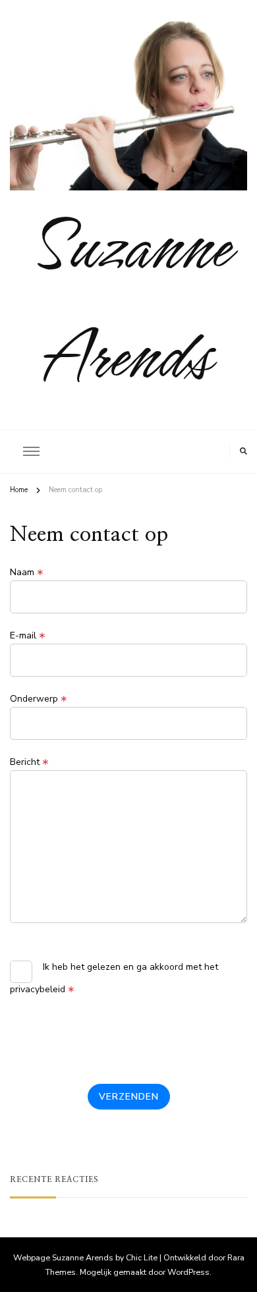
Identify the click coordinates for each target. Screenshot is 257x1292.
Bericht (29, 762)
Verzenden (129, 1096)
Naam (27, 572)
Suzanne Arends (129, 299)
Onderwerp (39, 699)
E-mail (28, 635)
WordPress (188, 1272)
